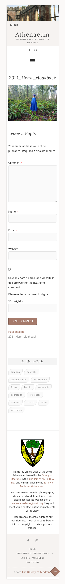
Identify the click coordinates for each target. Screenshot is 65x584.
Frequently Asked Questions (32, 553)
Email (12, 230)
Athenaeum (32, 34)
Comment (15, 162)
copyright (31, 372)
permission (17, 395)
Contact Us (32, 562)
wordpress (16, 410)
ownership (43, 387)
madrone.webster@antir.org (27, 503)
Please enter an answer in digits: (28, 294)
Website (13, 249)
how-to (27, 387)
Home (32, 549)
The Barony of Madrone (36, 572)
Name (13, 211)
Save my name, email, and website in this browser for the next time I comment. (31, 282)
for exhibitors (40, 379)
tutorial (30, 402)
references (35, 395)
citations (15, 372)
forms (14, 387)
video (43, 402)
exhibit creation (19, 379)
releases (15, 402)
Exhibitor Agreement (32, 558)
